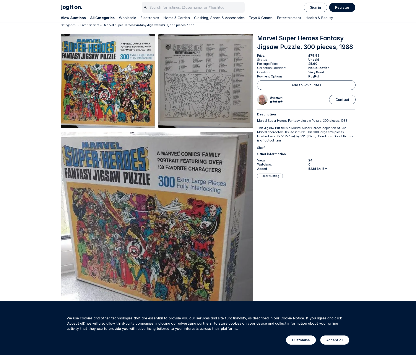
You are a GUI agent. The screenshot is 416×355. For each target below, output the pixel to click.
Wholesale (127, 18)
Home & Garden (176, 18)
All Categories (102, 18)
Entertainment (289, 18)
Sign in (315, 7)
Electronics (149, 18)
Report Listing (270, 176)
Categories (68, 25)
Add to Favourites (306, 85)
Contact (342, 99)
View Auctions (73, 18)
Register (342, 7)
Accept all (334, 340)
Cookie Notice (292, 318)
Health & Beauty (319, 18)
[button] (108, 81)
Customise (301, 340)
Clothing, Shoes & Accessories (219, 18)
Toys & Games (261, 18)
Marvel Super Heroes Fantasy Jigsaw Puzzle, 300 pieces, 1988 (149, 25)
